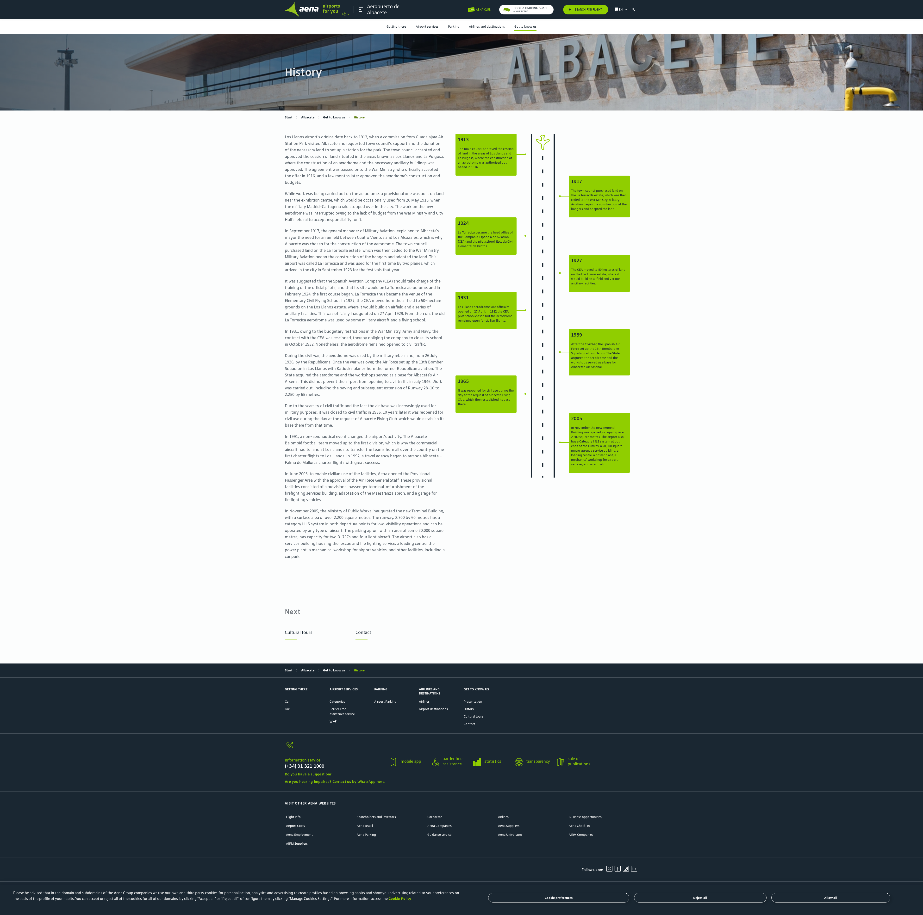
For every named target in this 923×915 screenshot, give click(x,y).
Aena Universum (510, 835)
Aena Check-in (579, 826)
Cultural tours (298, 632)
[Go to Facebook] (617, 870)
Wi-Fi (333, 721)
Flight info (293, 817)
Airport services (427, 27)
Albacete (307, 117)
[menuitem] (396, 26)
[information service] (335, 747)
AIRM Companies (581, 835)
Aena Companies (439, 826)
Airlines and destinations (487, 27)
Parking (453, 27)
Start (289, 117)
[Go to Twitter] (609, 870)
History (469, 709)
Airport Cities (295, 826)
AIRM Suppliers (297, 843)
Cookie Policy (399, 898)
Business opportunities (585, 817)
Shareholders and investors (376, 817)
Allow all (830, 898)
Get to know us (525, 27)
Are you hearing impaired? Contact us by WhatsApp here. (335, 781)
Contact (363, 632)
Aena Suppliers (508, 826)
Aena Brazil (365, 826)
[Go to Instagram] (626, 870)
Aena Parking (366, 835)
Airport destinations (433, 709)
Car (287, 702)
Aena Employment (299, 835)
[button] (361, 9)
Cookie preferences (559, 898)
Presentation (473, 702)
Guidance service (439, 835)
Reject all (700, 898)
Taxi (287, 709)
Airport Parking (385, 702)
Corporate (434, 817)
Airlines (424, 702)
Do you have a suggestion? (308, 774)
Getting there (396, 27)
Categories (337, 702)
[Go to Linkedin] (634, 870)
